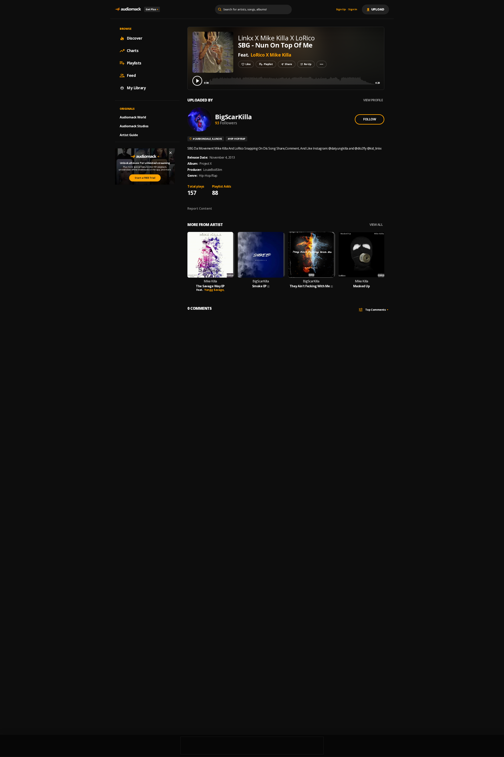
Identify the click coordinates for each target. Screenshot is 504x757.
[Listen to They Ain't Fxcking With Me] (311, 255)
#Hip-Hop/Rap (236, 138)
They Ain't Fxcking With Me (310, 286)
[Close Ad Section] (170, 153)
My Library (136, 87)
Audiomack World (133, 117)
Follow (369, 119)
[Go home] (128, 9)
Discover (134, 38)
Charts (132, 50)
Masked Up (361, 286)
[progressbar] (292, 80)
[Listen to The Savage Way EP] (210, 255)
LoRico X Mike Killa (271, 55)
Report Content (199, 208)
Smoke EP (259, 286)
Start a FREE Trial (145, 177)
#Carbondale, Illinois (207, 138)
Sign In (352, 9)
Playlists (134, 63)
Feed (131, 75)
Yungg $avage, (214, 290)
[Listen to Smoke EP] (261, 255)
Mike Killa (210, 281)
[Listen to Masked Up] (361, 255)
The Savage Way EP (210, 286)
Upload (377, 9)
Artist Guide (129, 135)
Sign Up (341, 9)
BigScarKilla (233, 116)
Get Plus (152, 9)
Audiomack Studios (134, 126)
